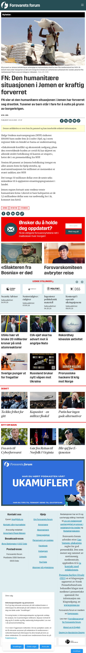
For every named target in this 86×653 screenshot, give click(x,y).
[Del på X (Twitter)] (66, 120)
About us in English (71, 627)
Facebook (43, 546)
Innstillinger (77, 651)
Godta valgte (31, 646)
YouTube (43, 562)
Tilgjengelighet (43, 535)
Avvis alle (45, 646)
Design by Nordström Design (72, 633)
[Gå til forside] (20, 5)
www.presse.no (71, 605)
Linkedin (43, 557)
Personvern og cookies (43, 540)
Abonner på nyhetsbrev (43, 568)
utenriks (24, 208)
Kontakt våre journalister (14, 525)
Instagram (43, 551)
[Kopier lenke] (78, 121)
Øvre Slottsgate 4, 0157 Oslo (14, 544)
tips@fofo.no (17, 520)
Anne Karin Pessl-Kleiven (14, 533)
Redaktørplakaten (71, 531)
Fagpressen (72, 614)
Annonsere (43, 525)
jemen (5, 208)
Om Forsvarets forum (43, 520)
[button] (77, 282)
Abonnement (43, 530)
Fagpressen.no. (11, 638)
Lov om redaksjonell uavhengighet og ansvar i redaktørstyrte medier (71, 524)
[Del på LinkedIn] (70, 120)
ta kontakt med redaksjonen (73, 566)
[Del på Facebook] (62, 120)
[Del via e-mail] (74, 120)
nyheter (13, 208)
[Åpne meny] (82, 5)
